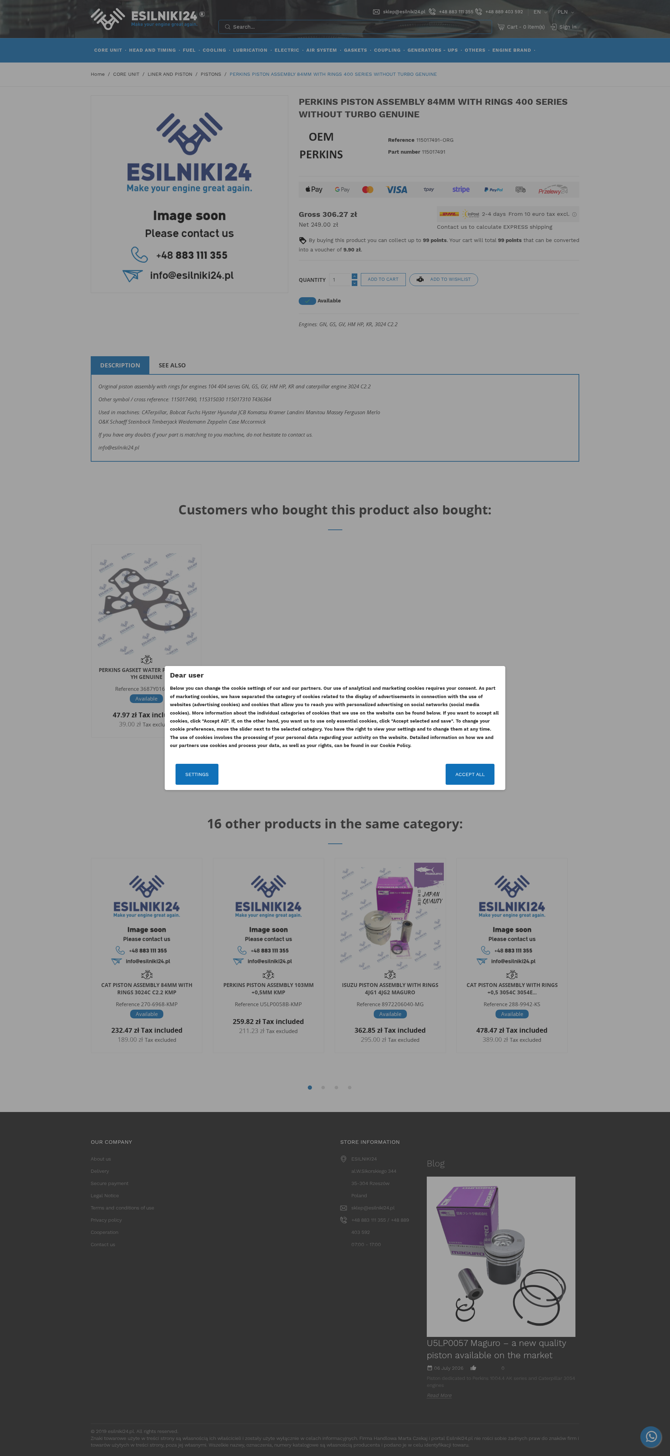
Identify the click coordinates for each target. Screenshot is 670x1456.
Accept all (470, 774)
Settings (197, 774)
